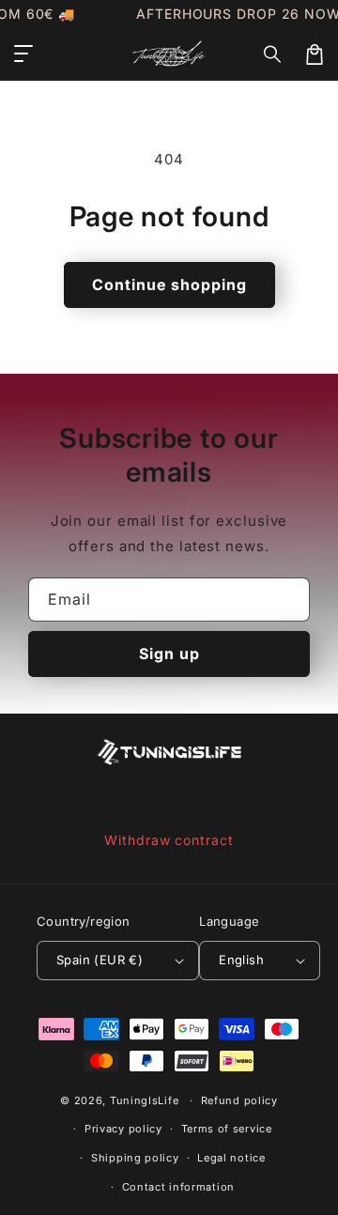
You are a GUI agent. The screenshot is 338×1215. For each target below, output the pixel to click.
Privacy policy (123, 1128)
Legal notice (231, 1157)
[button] (273, 54)
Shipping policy (135, 1157)
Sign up (169, 653)
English (241, 959)
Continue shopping (169, 284)
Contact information (178, 1186)
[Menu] (23, 54)
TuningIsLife (144, 1100)
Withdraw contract (168, 840)
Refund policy (239, 1100)
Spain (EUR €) (99, 959)
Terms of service (226, 1128)
